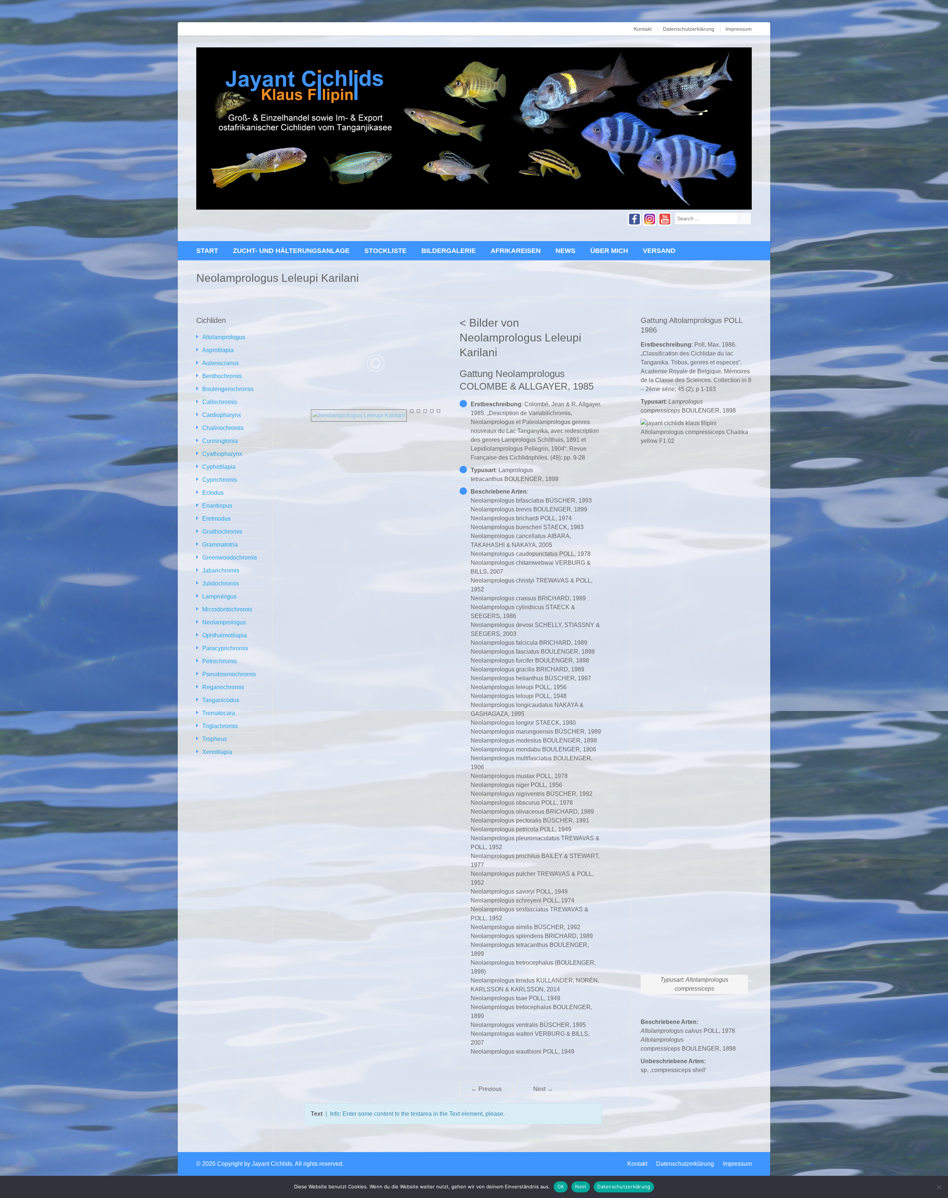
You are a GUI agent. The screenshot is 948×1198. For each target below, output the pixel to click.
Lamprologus (219, 596)
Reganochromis (223, 687)
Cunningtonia (220, 441)
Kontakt (643, 29)
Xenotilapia (217, 752)
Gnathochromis (222, 531)
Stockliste (385, 250)
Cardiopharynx (221, 415)
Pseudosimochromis (229, 674)
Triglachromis (220, 726)
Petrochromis (219, 661)
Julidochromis (220, 583)
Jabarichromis (220, 570)
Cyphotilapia (219, 467)
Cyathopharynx (222, 454)
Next (543, 1089)
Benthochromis (222, 376)
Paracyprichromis (225, 648)
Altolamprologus (223, 337)
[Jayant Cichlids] (474, 128)
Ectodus (213, 493)
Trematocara (218, 713)
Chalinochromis (223, 428)
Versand (659, 250)
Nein (580, 1186)
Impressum (738, 29)
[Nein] (938, 1187)
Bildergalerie (448, 250)
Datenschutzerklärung (688, 29)
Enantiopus (217, 506)
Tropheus (214, 739)
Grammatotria (220, 544)
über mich (609, 250)
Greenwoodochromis (229, 557)
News (565, 250)
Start (207, 250)
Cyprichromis (219, 480)
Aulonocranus (220, 363)
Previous (486, 1089)
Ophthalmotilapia (224, 635)
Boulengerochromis (228, 389)
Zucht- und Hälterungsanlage (291, 250)
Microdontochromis (227, 609)
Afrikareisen (516, 250)
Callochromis (219, 402)
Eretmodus (216, 518)
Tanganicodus (220, 700)
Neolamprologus (224, 622)
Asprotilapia (218, 350)
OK (560, 1186)
